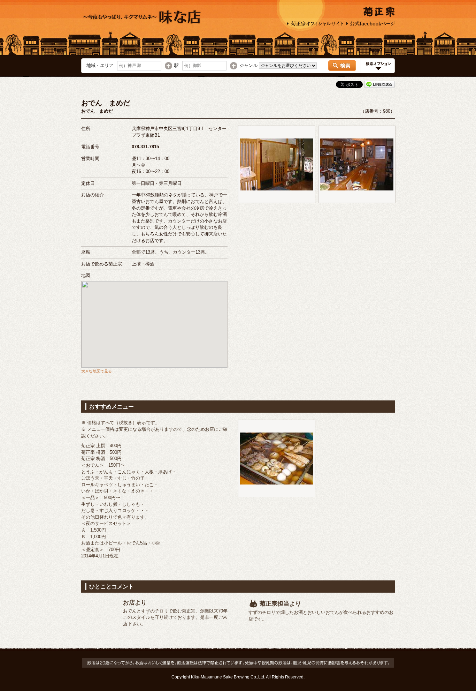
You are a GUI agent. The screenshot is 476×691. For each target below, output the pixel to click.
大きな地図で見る (96, 371)
